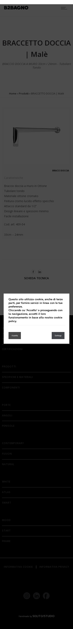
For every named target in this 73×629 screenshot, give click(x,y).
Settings (58, 335)
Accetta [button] (15, 335)
